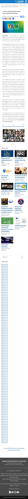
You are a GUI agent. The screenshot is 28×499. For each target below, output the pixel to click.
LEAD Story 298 (4, 437)
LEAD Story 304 (4, 427)
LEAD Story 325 (4, 393)
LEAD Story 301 (4, 432)
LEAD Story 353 (4, 346)
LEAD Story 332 (4, 381)
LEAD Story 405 (4, 271)
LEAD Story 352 (4, 348)
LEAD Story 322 (4, 398)
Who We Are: (3, 474)
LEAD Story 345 (4, 360)
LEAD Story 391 (4, 294)
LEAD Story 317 (4, 406)
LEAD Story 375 (4, 320)
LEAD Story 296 (4, 440)
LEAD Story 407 (4, 267)
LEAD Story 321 (4, 399)
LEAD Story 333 (4, 379)
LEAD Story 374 (4, 322)
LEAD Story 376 (4, 318)
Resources (17, 488)
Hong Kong (7, 484)
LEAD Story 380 (4, 312)
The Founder (9, 474)
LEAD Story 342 (4, 365)
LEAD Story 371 (4, 327)
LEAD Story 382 (4, 308)
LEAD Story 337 (4, 373)
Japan (8, 215)
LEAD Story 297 (4, 439)
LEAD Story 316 (4, 407)
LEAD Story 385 (4, 304)
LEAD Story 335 (4, 376)
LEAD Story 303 (4, 429)
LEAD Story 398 (4, 282)
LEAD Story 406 (4, 269)
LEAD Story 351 (4, 350)
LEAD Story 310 (4, 417)
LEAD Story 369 (4, 330)
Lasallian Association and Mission (7, 475)
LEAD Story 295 (4, 442)
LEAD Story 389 (4, 297)
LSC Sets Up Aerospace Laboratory (18, 208)
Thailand (8, 194)
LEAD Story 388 (4, 299)
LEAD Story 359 (4, 337)
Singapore (12, 485)
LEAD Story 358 (4, 338)
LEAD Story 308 (4, 421)
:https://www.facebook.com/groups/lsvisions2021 (13, 126)
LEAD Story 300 (4, 434)
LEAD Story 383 (4, 307)
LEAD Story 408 (4, 266)
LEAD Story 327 (4, 389)
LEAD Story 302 (4, 431)
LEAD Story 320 (4, 401)
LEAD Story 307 (4, 422)
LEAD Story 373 (4, 323)
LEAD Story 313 (4, 412)
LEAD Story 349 (4, 353)
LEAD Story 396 (4, 285)
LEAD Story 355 (4, 343)
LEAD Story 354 (15, 5)
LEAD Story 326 (4, 391)
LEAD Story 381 (4, 310)
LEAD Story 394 (4, 289)
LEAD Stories (8, 5)
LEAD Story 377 (4, 317)
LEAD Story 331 (4, 383)
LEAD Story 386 (4, 302)
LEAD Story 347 (4, 356)
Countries (2, 484)
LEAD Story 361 (4, 333)
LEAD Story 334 (4, 378)
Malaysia (15, 484)
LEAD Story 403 (4, 274)
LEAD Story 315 (4, 409)
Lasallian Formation (19, 475)
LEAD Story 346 (4, 358)
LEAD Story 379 (4, 313)
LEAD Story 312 (4, 414)
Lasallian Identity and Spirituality (20, 474)
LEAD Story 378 (4, 315)
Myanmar (20, 484)
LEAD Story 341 (4, 366)
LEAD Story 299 (4, 436)
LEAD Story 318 (4, 404)
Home (2, 5)
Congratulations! (20, 225)
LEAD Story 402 (4, 275)
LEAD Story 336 (4, 374)
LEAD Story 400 (4, 279)
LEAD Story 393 (4, 290)
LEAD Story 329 (4, 386)
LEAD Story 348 (4, 355)
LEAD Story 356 (4, 341)
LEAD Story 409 (4, 264)
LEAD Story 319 (4, 403)
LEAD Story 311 (4, 416)
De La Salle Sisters (18, 479)
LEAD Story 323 (4, 396)
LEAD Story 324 (4, 394)
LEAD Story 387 (4, 300)
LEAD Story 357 (4, 340)
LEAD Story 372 (4, 325)
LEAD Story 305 (4, 426)
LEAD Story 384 (4, 305)
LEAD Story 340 (4, 368)
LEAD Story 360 (4, 335)
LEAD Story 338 (4, 371)
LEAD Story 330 (4, 384)
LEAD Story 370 (4, 328)
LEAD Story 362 (4, 332)
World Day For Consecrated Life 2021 (6, 160)
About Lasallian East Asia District (14, 470)
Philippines (22, 180)
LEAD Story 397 (4, 284)
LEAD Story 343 (4, 363)
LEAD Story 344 (4, 361)
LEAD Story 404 (4, 272)
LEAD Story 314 (4, 411)
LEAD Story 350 (4, 351)
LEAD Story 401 (4, 277)
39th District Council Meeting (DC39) (20, 160)
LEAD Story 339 (4, 370)
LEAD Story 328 (4, 388)
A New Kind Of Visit (7, 191)
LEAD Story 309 (4, 419)
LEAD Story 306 (4, 424)
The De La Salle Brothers (7, 479)
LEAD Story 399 (4, 280)
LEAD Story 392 (4, 292)
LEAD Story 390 (4, 295)
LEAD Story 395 (4, 287)
